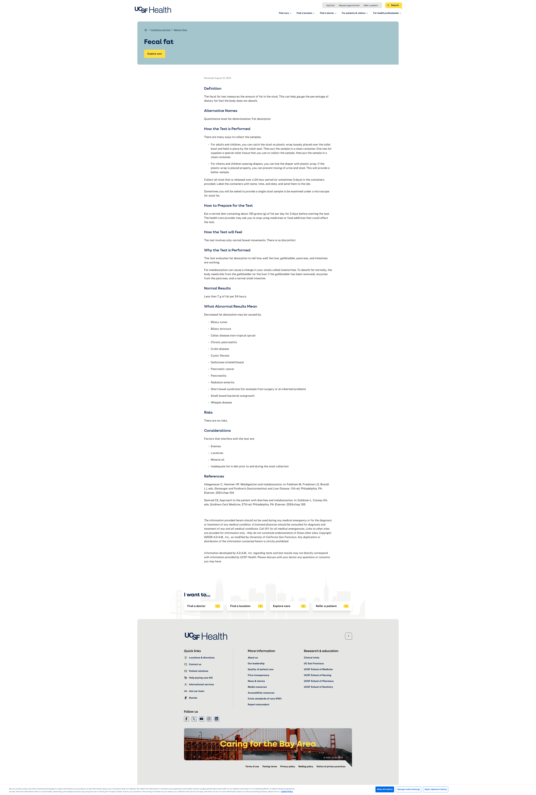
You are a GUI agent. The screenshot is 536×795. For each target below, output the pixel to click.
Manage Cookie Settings (408, 789)
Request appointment (349, 5)
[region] (268, 790)
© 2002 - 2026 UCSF (333, 757)
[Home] (154, 10)
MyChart (330, 5)
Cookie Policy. (287, 791)
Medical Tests (180, 30)
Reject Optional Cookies (436, 789)
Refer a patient (371, 5)
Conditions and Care (160, 30)
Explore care (154, 53)
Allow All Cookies (385, 789)
